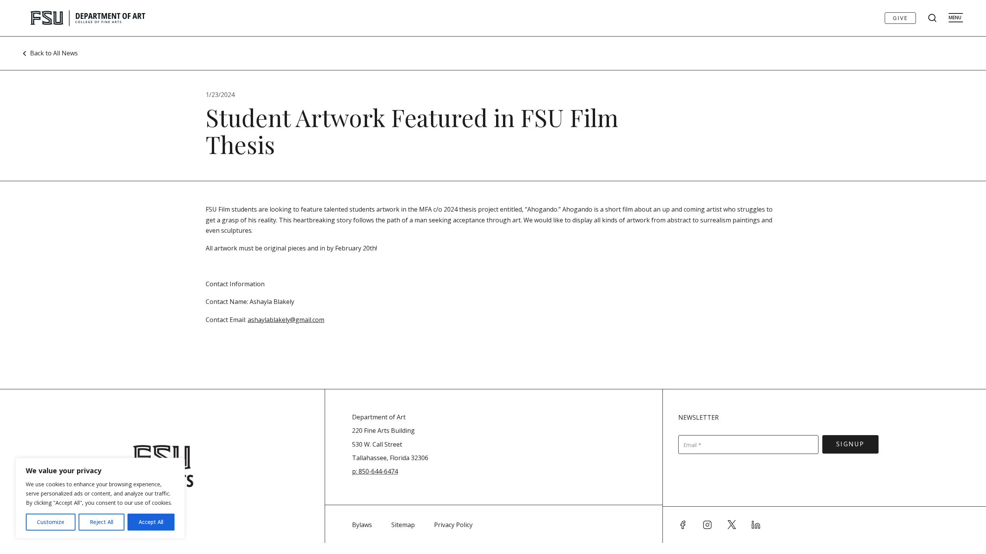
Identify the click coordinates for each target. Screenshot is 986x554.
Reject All (101, 522)
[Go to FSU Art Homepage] (110, 18)
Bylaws (362, 525)
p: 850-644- (368, 471)
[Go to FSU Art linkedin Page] (756, 524)
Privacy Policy (453, 525)
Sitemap (403, 525)
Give (900, 18)
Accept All (151, 522)
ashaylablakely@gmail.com (286, 319)
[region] (100, 498)
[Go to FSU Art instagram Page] (707, 524)
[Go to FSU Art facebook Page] (683, 524)
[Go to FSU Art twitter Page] (732, 524)
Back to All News (54, 53)
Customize (50, 522)
